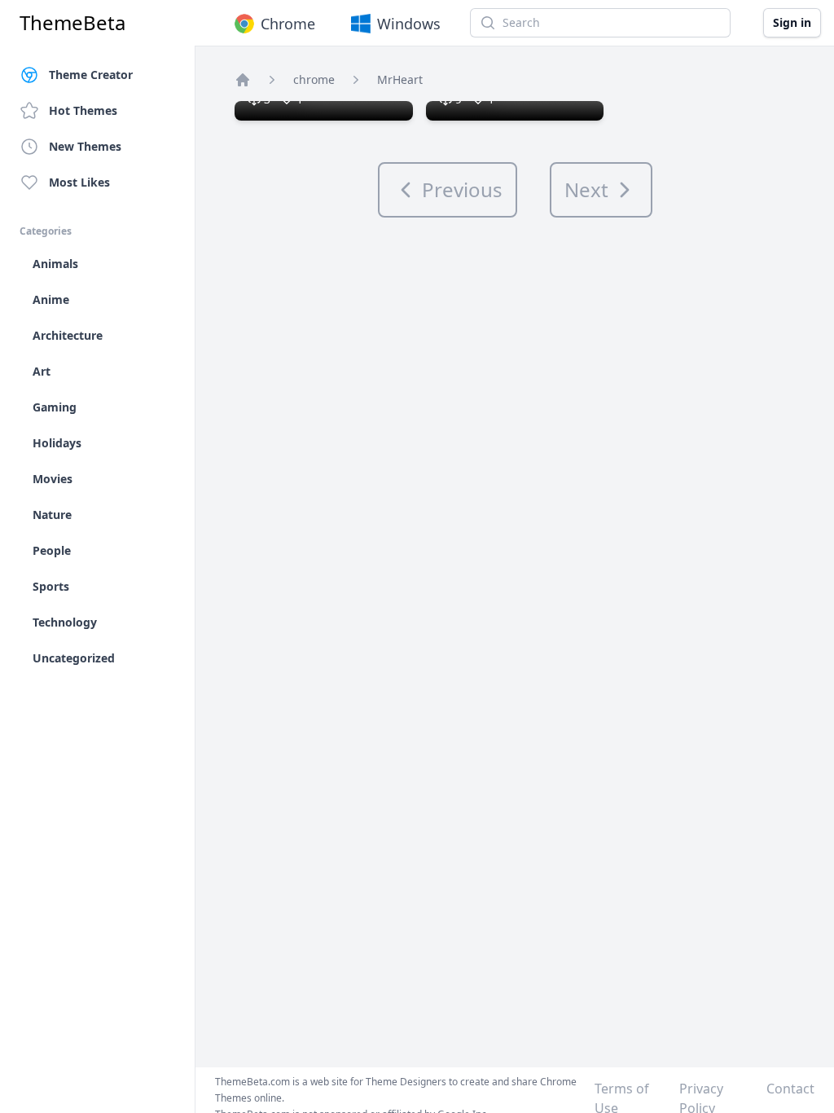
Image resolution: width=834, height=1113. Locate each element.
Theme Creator (91, 74)
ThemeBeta (72, 23)
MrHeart (400, 79)
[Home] (243, 80)
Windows (409, 23)
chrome (314, 79)
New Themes (85, 146)
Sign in (792, 22)
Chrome (288, 23)
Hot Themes (83, 110)
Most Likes (79, 182)
